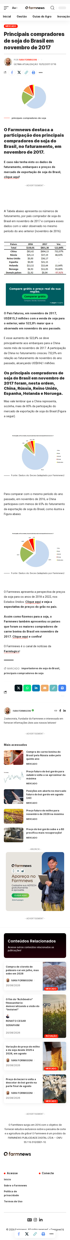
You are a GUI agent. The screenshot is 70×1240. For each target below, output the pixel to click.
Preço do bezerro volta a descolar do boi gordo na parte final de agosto (21, 1083)
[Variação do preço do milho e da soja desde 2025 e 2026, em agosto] (54, 1056)
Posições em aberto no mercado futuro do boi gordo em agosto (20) (46, 794)
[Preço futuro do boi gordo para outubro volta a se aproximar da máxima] (13, 777)
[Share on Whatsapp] (27, 688)
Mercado (10, 26)
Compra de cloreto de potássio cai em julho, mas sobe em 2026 (22, 970)
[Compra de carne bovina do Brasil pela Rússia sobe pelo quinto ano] (13, 757)
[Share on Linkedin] (36, 688)
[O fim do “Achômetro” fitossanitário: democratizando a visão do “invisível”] (54, 1016)
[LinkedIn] (64, 710)
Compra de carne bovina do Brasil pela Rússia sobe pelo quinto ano (43, 755)
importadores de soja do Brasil (40, 668)
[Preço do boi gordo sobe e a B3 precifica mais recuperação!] (13, 835)
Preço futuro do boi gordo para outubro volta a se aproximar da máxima (46, 775)
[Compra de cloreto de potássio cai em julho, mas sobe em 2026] (54, 976)
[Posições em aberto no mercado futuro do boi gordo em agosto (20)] (13, 796)
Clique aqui (33, 602)
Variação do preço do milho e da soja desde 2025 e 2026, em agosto (23, 1050)
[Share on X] (19, 72)
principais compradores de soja (24, 673)
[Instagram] (35, 1219)
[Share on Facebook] (12, 72)
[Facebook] (60, 710)
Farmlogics (11, 651)
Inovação (51, 1036)
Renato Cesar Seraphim (16, 1023)
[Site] (56, 710)
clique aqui (11, 177)
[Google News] (29, 1219)
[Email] (45, 688)
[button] (7, 8)
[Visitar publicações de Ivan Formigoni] (8, 62)
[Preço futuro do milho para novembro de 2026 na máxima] (13, 816)
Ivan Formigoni (28, 59)
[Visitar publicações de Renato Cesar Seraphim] (8, 1016)
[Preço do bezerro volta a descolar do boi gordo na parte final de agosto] (54, 1088)
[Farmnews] (34, 8)
